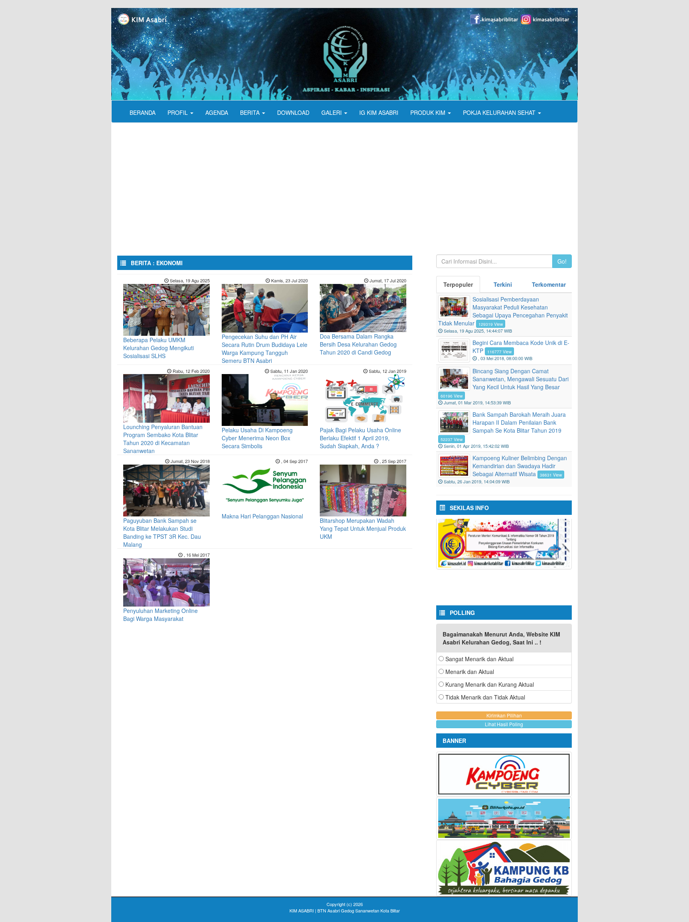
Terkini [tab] (503, 284)
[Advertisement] (350, 182)
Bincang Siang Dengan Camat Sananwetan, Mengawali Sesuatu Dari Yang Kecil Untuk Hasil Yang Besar (520, 379)
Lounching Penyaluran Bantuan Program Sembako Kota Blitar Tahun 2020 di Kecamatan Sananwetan (163, 439)
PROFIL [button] (178, 112)
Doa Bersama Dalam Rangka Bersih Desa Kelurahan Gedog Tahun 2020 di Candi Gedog (358, 344)
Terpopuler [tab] (458, 284)
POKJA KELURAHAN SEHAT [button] (500, 112)
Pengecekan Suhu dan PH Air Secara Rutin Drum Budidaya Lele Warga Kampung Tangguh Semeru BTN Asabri (264, 348)
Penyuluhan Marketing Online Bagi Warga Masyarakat (160, 615)
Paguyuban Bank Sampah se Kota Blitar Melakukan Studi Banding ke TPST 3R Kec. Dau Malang (162, 532)
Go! (562, 261)
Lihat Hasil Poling (504, 724)
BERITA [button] (250, 112)
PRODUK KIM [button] (428, 112)
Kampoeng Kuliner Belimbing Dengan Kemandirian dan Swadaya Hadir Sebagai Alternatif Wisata (519, 466)
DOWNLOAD (293, 112)
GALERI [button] (332, 112)
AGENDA (216, 112)
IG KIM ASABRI (378, 112)
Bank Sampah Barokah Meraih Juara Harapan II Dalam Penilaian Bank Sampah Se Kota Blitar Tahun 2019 (519, 422)
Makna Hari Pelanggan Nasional (262, 516)
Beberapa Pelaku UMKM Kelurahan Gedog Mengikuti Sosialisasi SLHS (158, 348)
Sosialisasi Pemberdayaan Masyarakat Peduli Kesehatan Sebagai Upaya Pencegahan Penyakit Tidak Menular (503, 311)
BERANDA (143, 112)
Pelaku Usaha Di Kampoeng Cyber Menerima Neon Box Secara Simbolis (257, 438)
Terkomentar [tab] (549, 284)
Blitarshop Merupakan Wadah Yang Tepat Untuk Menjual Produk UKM (363, 528)
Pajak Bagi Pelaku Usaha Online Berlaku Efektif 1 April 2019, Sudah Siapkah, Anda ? (360, 438)
